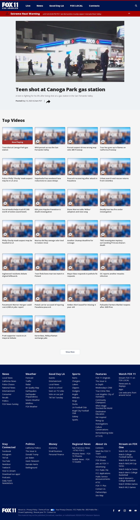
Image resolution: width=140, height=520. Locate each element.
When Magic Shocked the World (104, 406)
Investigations (102, 423)
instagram (124, 510)
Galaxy (75, 416)
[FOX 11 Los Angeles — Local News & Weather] (11, 5)
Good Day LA (57, 374)
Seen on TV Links (56, 391)
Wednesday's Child (104, 387)
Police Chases (8, 384)
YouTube (6, 461)
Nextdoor (6, 464)
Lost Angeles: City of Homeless (105, 395)
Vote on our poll (56, 394)
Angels (75, 394)
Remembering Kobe (104, 433)
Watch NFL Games (127, 451)
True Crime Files (103, 391)
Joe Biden (30, 457)
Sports (76, 374)
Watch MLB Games (127, 460)
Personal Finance (56, 454)
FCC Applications (103, 473)
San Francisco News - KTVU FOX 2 (81, 449)
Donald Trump (32, 454)
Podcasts (6, 477)
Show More (70, 352)
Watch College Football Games (126, 455)
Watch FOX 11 (127, 374)
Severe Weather (33, 400)
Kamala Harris (32, 464)
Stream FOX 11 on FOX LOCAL (127, 379)
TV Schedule (101, 457)
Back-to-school (55, 387)
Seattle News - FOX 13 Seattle (80, 460)
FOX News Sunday (10, 404)
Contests (99, 448)
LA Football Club (79, 407)
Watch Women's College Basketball (127, 479)
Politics (5, 401)
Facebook (6, 451)
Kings (74, 401)
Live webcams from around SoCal (127, 393)
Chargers (76, 381)
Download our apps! (11, 474)
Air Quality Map (32, 387)
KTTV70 (99, 436)
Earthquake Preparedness (32, 395)
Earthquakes (31, 391)
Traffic (28, 381)
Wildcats (76, 397)
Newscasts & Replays (125, 384)
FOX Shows (101, 460)
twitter (119, 510)
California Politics (33, 448)
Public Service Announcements (103, 477)
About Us (101, 444)
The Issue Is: (101, 381)
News (5, 374)
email (135, 510)
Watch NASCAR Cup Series (127, 464)
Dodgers (76, 391)
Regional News (81, 444)
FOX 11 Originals (103, 378)
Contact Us (100, 489)
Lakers (75, 384)
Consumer (6, 394)
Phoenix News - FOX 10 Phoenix (81, 454)
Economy (53, 448)
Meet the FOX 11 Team (103, 452)
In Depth (99, 384)
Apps (121, 389)
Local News (7, 378)
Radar (28, 384)
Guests (52, 378)
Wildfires (29, 403)
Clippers (75, 387)
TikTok (5, 457)
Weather (31, 374)
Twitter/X (6, 467)
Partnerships (101, 492)
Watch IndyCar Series (128, 469)
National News (8, 387)
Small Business (55, 451)
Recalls (5, 397)
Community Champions (101, 401)
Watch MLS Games (127, 487)
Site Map (99, 495)
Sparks (75, 419)
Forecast (29, 378)
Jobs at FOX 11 (102, 463)
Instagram (6, 454)
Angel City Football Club (80, 411)
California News (9, 381)
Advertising (100, 466)
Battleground (31, 467)
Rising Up (100, 420)
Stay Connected (8, 445)
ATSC (98, 482)
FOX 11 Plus (101, 485)
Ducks (75, 404)
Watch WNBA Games (128, 484)
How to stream (9, 471)
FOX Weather (31, 406)
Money (53, 444)
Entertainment (8, 391)
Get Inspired (101, 417)
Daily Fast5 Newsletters (7, 481)
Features (101, 374)
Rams (74, 378)
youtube (130, 510)
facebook (114, 510)
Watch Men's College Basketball (128, 473)
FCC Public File (102, 470)
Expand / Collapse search (136, 6)
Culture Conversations (102, 428)
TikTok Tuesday (56, 397)
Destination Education (101, 412)
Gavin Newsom (32, 461)
